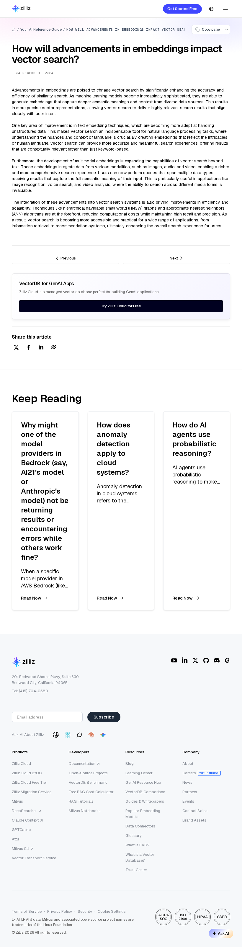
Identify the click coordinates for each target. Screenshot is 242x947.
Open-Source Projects (88, 772)
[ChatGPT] (56, 735)
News (187, 782)
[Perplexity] (68, 735)
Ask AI (223, 933)
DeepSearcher (24, 810)
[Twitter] (195, 660)
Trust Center (136, 869)
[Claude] (91, 735)
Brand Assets (194, 820)
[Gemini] (103, 735)
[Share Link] (53, 348)
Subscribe (104, 717)
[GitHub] (206, 660)
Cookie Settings (112, 911)
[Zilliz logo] (21, 9)
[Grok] (79, 735)
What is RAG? (137, 845)
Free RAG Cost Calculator (91, 791)
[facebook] (28, 348)
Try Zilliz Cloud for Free (121, 305)
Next (174, 258)
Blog (129, 763)
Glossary (133, 835)
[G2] (227, 660)
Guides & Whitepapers (144, 801)
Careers (189, 772)
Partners (189, 791)
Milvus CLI (20, 848)
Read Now (31, 598)
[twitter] (16, 348)
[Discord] (217, 660)
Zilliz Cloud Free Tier (29, 782)
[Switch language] (211, 9)
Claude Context (25, 820)
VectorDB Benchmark (88, 782)
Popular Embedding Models (142, 813)
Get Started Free (182, 8)
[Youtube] (174, 660)
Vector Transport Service (34, 858)
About (187, 763)
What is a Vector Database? (139, 857)
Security (85, 911)
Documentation (82, 763)
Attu (15, 839)
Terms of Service (27, 911)
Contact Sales (194, 810)
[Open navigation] (225, 9)
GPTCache (21, 829)
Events (188, 801)
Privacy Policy (59, 911)
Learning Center (139, 772)
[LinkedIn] (185, 660)
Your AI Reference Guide (41, 29)
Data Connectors (140, 826)
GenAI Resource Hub (143, 782)
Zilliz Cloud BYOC (27, 772)
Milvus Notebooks (85, 810)
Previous (68, 258)
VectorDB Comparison (145, 791)
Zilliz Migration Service (31, 791)
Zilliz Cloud (21, 763)
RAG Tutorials (81, 801)
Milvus (17, 801)
